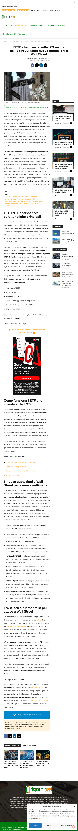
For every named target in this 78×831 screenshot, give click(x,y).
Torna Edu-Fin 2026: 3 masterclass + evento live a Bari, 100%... (67, 283)
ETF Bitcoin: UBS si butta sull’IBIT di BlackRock (42, 763)
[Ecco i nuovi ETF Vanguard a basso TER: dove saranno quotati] (11, 754)
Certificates (61, 25)
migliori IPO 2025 (37, 687)
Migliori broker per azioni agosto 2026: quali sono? (63, 143)
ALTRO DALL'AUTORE (29, 746)
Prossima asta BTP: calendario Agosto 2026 (68, 240)
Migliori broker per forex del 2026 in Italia (63, 191)
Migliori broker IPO (12, 475)
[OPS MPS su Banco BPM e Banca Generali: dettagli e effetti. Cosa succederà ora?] (56, 274)
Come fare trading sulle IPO (16, 467)
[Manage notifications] (73, 826)
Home (5, 25)
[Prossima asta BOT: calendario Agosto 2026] (56, 233)
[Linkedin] (41, 65)
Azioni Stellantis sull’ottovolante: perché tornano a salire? (68, 265)
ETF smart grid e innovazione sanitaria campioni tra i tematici (26, 764)
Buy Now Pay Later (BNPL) (16, 626)
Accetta (35, 825)
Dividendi (33, 25)
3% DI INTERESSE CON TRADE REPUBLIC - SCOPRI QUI (26, 108)
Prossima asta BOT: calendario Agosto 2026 (68, 232)
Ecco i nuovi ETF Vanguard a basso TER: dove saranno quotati (11, 764)
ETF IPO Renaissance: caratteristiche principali (21, 196)
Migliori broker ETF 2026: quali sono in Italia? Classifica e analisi (63, 166)
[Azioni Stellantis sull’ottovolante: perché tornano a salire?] (56, 265)
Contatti (57, 10)
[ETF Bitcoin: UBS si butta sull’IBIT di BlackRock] (43, 754)
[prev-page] (5, 771)
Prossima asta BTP (23, 10)
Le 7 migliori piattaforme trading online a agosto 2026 (63, 118)
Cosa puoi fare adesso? (16, 206)
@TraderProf (33, 58)
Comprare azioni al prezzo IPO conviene (20, 471)
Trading (41, 25)
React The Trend (21, 25)
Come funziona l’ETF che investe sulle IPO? (20, 199)
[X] (37, 65)
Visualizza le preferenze (65, 825)
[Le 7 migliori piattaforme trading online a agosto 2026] (63, 113)
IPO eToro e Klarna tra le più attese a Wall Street (22, 203)
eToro (39, 620)
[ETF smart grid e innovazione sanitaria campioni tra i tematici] (27, 754)
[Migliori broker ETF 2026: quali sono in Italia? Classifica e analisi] (63, 161)
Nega (49, 825)
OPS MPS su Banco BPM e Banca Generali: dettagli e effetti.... (68, 274)
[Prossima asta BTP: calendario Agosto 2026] (56, 240)
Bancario (50, 25)
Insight (51, 10)
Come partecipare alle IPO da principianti (21, 462)
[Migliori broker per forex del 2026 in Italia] (63, 185)
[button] (74, 806)
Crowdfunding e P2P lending (14, 34)
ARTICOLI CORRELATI (12, 746)
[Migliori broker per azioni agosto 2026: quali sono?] (63, 137)
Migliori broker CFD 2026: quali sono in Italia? (61, 213)
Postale (44, 10)
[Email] (45, 65)
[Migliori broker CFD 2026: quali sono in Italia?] (63, 209)
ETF (10, 25)
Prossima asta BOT (8, 10)
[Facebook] (32, 65)
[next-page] (8, 771)
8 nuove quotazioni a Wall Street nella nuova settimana (24, 201)
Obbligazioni (35, 10)
